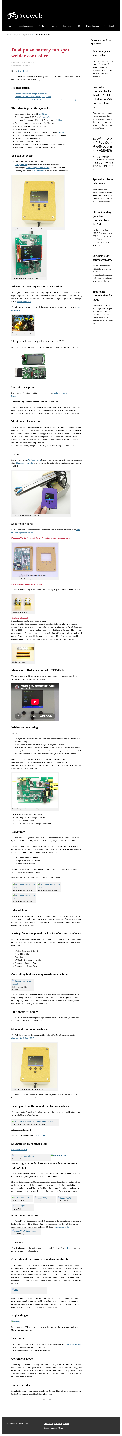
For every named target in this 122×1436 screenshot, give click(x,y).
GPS (78, 26)
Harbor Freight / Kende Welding (38, 168)
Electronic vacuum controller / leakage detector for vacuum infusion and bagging (45, 100)
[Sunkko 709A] (41, 1198)
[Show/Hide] (23, 71)
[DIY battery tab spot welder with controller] (41, 492)
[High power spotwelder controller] (22, 982)
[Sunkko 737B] (19, 1206)
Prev (44, 1399)
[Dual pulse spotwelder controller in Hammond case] (38, 201)
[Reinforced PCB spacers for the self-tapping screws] (32, 1121)
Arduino (53, 26)
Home (10, 26)
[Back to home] (24, 15)
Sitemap (66, 1424)
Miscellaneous (92, 26)
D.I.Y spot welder (34, 460)
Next (49, 1399)
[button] (114, 15)
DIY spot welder (21, 165)
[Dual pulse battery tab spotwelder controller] (29, 254)
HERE (68, 1248)
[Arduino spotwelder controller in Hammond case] (34, 1065)
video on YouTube (74, 1344)
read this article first (24, 302)
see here (62, 132)
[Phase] (15, 1290)
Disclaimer (58, 1424)
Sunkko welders (38, 171)
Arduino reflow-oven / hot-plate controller (30, 94)
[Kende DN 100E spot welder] (24, 1231)
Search (111, 26)
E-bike (41, 26)
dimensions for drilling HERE (22, 1038)
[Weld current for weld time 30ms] (24, 897)
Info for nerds (40, 1136)
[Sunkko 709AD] (65, 1198)
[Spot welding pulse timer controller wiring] (35, 790)
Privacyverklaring (50, 1428)
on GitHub (43, 114)
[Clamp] (23, 602)
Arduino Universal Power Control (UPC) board (33, 97)
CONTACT (48, 1424)
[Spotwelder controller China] (30, 365)
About (60, 1428)
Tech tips (67, 26)
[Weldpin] (23, 652)
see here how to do (62, 1227)
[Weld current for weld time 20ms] (49, 886)
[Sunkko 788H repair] (20, 1197)
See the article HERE (19, 1150)
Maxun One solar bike (24, 463)
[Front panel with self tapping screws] (35, 560)
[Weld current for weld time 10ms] (24, 886)
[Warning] (15, 1321)
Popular (25, 26)
